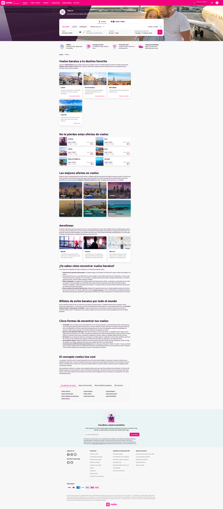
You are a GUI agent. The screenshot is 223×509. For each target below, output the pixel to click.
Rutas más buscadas (85, 385)
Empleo (92, 468)
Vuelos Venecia (65, 398)
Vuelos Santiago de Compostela (70, 396)
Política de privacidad (97, 443)
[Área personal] (218, 3)
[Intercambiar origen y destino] (83, 32)
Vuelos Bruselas (88, 391)
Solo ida (74, 26)
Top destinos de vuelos (68, 385)
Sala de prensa (94, 473)
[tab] (102, 21)
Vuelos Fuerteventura (67, 393)
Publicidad (92, 470)
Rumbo (61, 54)
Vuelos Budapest (110, 391)
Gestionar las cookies (95, 465)
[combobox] (71, 32)
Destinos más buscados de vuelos (145, 454)
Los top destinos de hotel (143, 456)
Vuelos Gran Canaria (89, 396)
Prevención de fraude (118, 470)
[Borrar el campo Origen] (80, 32)
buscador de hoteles (97, 290)
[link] (70, 85)
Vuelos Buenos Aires (111, 393)
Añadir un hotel (153, 26)
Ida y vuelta (65, 26)
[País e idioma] (212, 3)
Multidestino (83, 26)
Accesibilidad (116, 468)
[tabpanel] (95, 395)
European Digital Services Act (121, 465)
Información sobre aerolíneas (121, 459)
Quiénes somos (94, 454)
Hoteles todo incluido (141, 459)
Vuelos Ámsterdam (111, 396)
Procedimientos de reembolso (121, 456)
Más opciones (118, 385)
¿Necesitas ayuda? (118, 454)
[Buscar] (159, 32)
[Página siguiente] (129, 385)
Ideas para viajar (140, 465)
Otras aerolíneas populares (103, 385)
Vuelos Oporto (88, 393)
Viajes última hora (140, 462)
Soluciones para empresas (97, 476)
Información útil (117, 462)
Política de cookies (95, 462)
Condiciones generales (96, 456)
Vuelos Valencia (65, 391)
